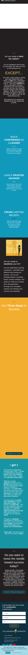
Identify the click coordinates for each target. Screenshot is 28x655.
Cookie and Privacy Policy (17, 652)
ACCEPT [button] (7, 652)
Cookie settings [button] (20, 650)
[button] (14, 599)
